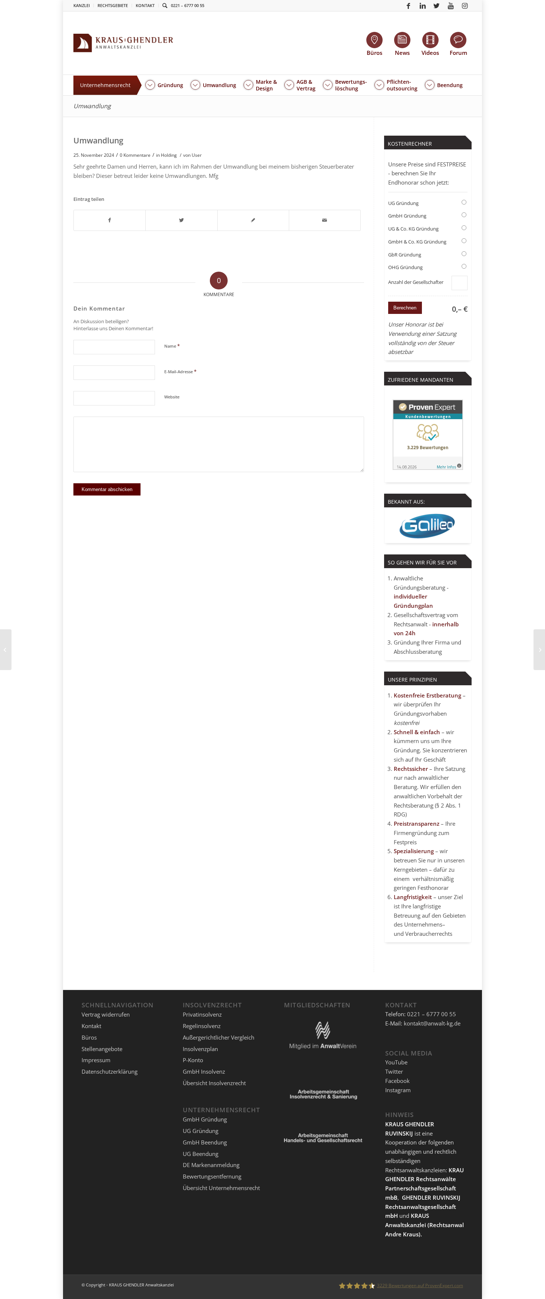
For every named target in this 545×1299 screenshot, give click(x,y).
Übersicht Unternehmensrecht (221, 1188)
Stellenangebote (102, 1049)
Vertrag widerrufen (106, 1014)
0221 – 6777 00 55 (187, 5)
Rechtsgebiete (113, 5)
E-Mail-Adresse (180, 371)
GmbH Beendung (205, 1142)
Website (171, 397)
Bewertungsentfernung (212, 1176)
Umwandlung (92, 106)
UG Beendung (200, 1153)
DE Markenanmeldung (211, 1165)
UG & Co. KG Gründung (413, 228)
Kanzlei (81, 5)
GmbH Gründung (407, 215)
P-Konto (193, 1060)
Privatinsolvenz (202, 1014)
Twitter (394, 1071)
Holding (169, 155)
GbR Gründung (404, 254)
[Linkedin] (422, 5)
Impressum (96, 1060)
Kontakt (145, 5)
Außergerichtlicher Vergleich (218, 1037)
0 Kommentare (135, 155)
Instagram (398, 1090)
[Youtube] (450, 5)
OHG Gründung (405, 267)
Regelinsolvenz (202, 1026)
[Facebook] (408, 5)
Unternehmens (423, 924)
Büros (89, 1037)
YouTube (396, 1062)
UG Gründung (403, 203)
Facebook (397, 1080)
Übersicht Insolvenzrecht (214, 1083)
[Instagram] (464, 5)
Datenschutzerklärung (110, 1071)
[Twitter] (436, 5)
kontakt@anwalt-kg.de (432, 1023)
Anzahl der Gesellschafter (415, 282)
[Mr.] (5, 649)
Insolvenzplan (200, 1049)
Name (172, 345)
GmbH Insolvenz (204, 1071)
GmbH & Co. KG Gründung (417, 241)
